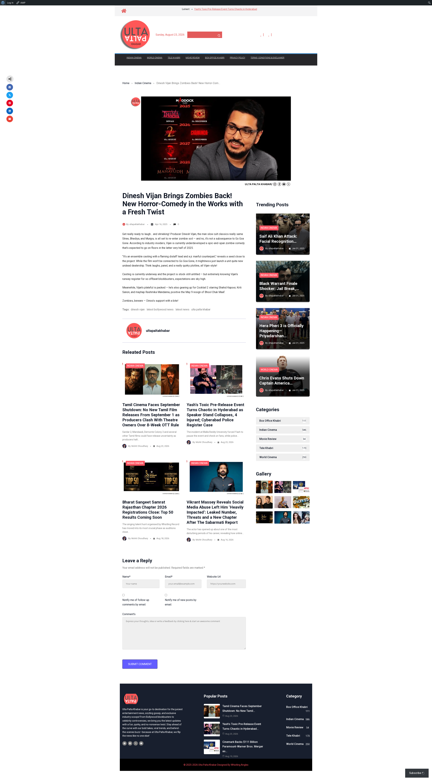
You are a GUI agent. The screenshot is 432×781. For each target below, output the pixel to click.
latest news (182, 309)
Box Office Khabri (214, 58)
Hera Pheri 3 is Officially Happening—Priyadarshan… (281, 330)
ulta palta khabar (200, 309)
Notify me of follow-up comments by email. (135, 602)
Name (126, 576)
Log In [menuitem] (10, 2)
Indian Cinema (134, 58)
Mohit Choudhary (139, 446)
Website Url (214, 576)
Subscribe (415, 773)
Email (168, 576)
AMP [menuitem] (22, 2)
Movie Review (193, 58)
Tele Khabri (174, 58)
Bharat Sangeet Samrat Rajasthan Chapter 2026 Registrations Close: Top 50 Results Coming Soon (147, 510)
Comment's (129, 614)
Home (125, 83)
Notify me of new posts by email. (180, 602)
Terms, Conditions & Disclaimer (267, 58)
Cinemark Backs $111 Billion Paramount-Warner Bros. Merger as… (242, 746)
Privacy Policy (237, 58)
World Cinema (154, 58)
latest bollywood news (160, 309)
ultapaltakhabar (137, 224)
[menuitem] (3, 2)
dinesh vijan (138, 309)
